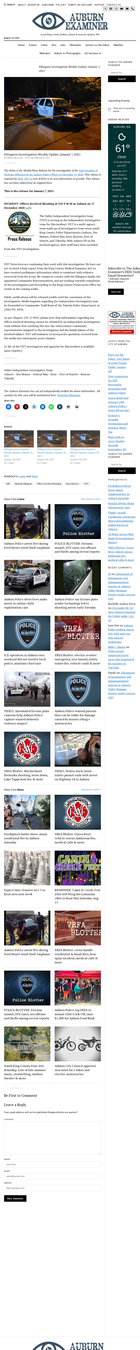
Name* (7, 1159)
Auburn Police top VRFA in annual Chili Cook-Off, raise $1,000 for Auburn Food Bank (75, 1014)
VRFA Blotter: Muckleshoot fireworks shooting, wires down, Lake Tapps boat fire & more (26, 775)
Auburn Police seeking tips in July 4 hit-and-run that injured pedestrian (121, 633)
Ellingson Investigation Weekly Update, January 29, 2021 (84, 452)
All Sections (91, 53)
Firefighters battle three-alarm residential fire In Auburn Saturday (25, 838)
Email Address (116, 281)
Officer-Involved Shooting (49, 483)
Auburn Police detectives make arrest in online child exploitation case (25, 603)
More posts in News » (91, 789)
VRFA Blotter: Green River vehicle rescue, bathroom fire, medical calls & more (75, 838)
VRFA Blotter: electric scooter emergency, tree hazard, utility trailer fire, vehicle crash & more (77, 659)
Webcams (44, 53)
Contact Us (114, 4)
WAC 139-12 (25, 179)
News (35, 476)
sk (109, 574)
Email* (7, 1171)
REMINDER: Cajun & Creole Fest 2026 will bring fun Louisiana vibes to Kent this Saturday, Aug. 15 (77, 896)
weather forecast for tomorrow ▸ (122, 227)
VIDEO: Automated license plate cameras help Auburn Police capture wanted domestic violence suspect (26, 717)
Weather (118, 45)
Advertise (34, 4)
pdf (28, 208)
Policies (61, 4)
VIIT (86, 483)
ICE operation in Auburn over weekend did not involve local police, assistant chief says (25, 659)
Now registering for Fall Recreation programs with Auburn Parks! (118, 384)
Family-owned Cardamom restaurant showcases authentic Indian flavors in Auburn (122, 521)
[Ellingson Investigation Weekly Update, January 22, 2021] (52, 438)
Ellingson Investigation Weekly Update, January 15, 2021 (18, 452)
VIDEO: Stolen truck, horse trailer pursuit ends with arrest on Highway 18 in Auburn (76, 775)
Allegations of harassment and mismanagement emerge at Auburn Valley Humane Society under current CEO (121, 586)
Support (99, 4)
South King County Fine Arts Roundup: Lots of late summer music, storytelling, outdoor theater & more (25, 1072)
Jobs (62, 45)
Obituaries (75, 45)
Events (33, 45)
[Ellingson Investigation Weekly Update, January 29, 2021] (85, 438)
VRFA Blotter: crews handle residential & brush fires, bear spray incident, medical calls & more (76, 956)
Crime (44, 45)
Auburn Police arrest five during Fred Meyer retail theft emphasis (27, 545)
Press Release (72, 483)
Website (7, 1182)
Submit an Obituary (80, 4)
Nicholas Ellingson (23, 483)
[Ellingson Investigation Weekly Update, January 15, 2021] (19, 438)
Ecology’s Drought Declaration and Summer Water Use (118, 423)
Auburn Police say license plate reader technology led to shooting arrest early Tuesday (76, 603)
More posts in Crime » (91, 499)
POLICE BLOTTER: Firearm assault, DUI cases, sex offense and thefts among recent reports (77, 547)
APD (8, 483)
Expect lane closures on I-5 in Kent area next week (24, 892)
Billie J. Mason (116, 647)
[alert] (122, 109)
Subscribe (48, 4)
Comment (8, 1119)
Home (21, 45)
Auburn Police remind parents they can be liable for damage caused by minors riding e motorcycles (75, 717)
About (22, 4)
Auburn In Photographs (67, 53)
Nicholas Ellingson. (69, 395)
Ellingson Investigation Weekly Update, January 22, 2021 (51, 452)
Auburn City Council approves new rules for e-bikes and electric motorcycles (75, 1070)
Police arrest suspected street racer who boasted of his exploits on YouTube (121, 659)
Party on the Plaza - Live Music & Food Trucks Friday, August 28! (119, 363)
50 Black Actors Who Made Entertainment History (121, 538)
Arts (54, 45)
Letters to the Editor (97, 45)
